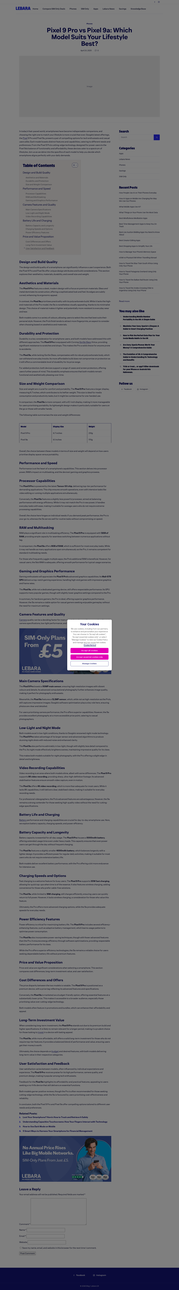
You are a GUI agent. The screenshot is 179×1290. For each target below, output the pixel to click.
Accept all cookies (89, 651)
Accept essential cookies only (89, 657)
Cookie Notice (90, 645)
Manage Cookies (89, 663)
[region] (89, 645)
